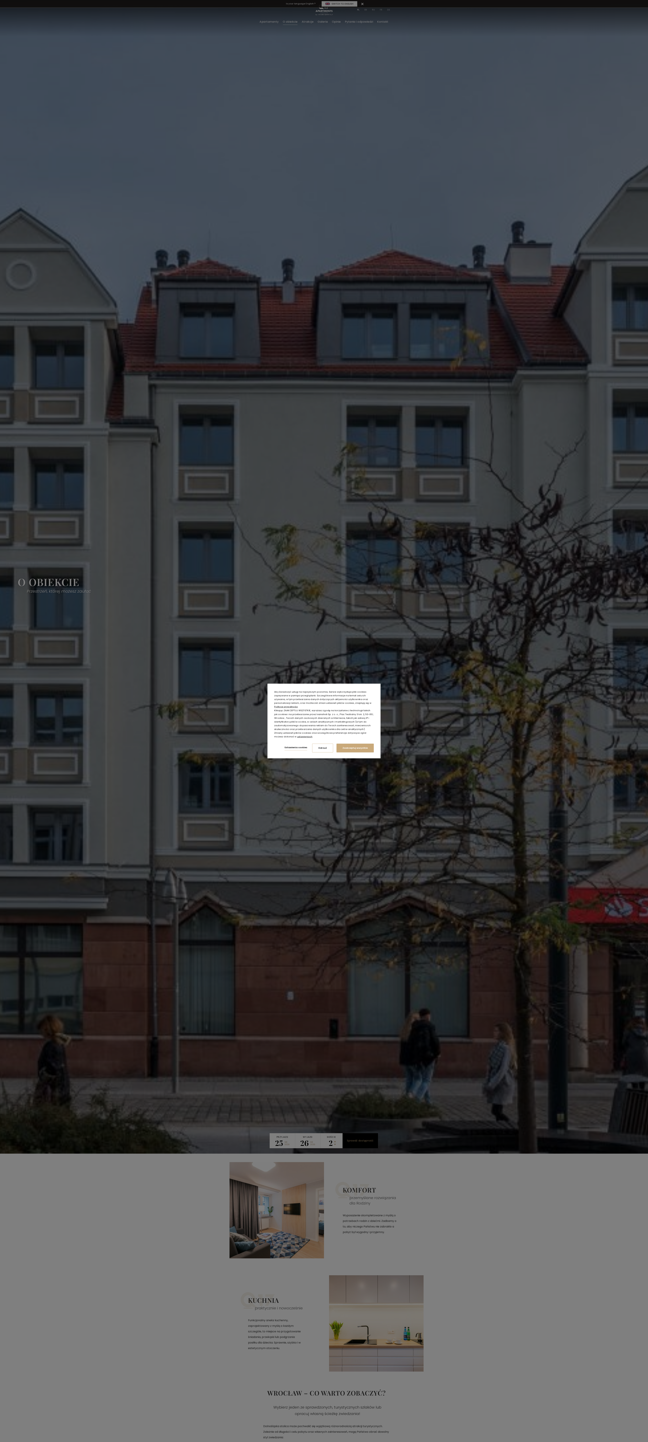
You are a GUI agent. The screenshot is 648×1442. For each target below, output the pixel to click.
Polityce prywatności (286, 706)
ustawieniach (304, 736)
